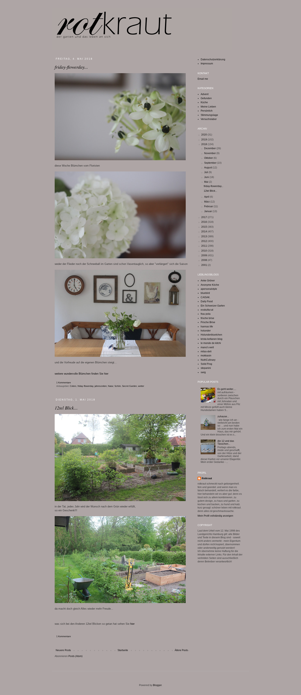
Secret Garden (129, 386)
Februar (209, 206)
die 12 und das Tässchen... (225, 442)
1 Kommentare (63, 382)
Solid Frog (206, 364)
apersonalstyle (209, 289)
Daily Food (207, 301)
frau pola (205, 313)
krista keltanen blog (211, 339)
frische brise (207, 318)
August (208, 167)
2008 (204, 260)
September (210, 162)
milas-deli (206, 351)
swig (203, 372)
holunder (206, 330)
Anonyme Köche (210, 284)
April (207, 196)
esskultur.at (207, 309)
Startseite (123, 650)
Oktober (209, 158)
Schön (117, 386)
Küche (204, 102)
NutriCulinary (208, 359)
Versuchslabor (209, 119)
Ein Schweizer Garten (213, 305)
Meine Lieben (208, 106)
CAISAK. (205, 297)
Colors (73, 386)
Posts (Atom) (75, 656)
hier (132, 623)
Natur (110, 386)
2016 (204, 221)
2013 (204, 236)
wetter (141, 386)
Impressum (207, 63)
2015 (204, 226)
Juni (206, 177)
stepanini (206, 368)
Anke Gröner (208, 280)
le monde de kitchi (211, 343)
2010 (204, 250)
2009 (204, 255)
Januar (208, 211)
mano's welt (207, 347)
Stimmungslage (209, 115)
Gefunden (206, 98)
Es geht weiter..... (226, 389)
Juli (206, 172)
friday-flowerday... (71, 67)
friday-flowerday (85, 386)
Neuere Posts (63, 650)
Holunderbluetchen (211, 334)
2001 (204, 265)
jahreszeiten (101, 386)
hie (106, 373)
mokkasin (206, 355)
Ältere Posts (181, 650)
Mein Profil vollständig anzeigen (215, 515)
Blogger (157, 685)
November (210, 153)
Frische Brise (208, 322)
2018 (204, 144)
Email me (203, 78)
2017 (204, 217)
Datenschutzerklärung (213, 59)
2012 (204, 241)
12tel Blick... (66, 408)
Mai (206, 181)
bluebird (205, 293)
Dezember (210, 148)
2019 (204, 139)
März (207, 201)
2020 (204, 134)
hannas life (207, 326)
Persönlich (207, 110)
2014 (204, 231)
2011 (204, 245)
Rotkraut (207, 478)
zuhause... (223, 416)
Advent (204, 94)
